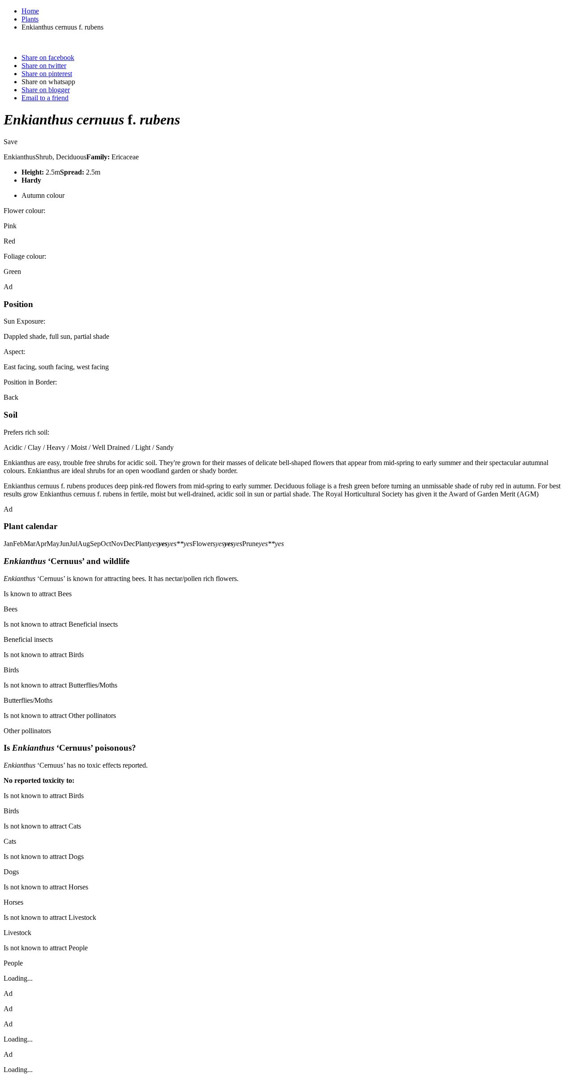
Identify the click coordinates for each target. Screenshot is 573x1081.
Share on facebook (47, 57)
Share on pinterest (46, 73)
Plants (29, 19)
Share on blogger (45, 90)
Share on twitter (43, 65)
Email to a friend (44, 98)
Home (30, 11)
